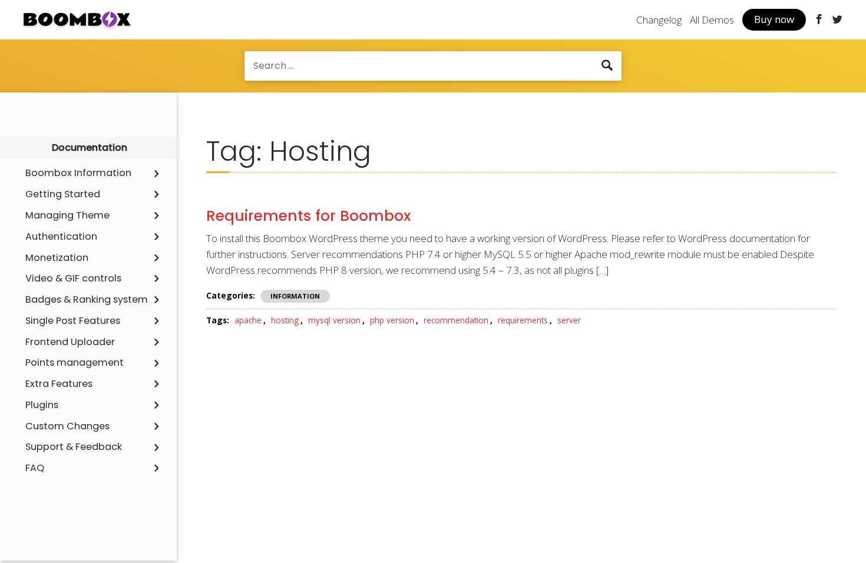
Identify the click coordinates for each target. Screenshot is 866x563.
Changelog (659, 20)
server (569, 320)
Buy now (774, 19)
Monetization (56, 257)
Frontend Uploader (70, 342)
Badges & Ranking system (86, 299)
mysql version (334, 320)
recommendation (456, 320)
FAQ (34, 468)
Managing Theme (67, 215)
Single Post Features (72, 320)
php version (392, 320)
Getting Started (62, 194)
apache (248, 320)
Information (295, 296)
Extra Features (58, 383)
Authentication (61, 236)
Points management (74, 362)
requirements (523, 320)
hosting (285, 320)
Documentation (89, 147)
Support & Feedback (73, 447)
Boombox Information (78, 173)
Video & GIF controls (73, 278)
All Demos (712, 20)
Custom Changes (67, 426)
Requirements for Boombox (308, 216)
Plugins (41, 405)
